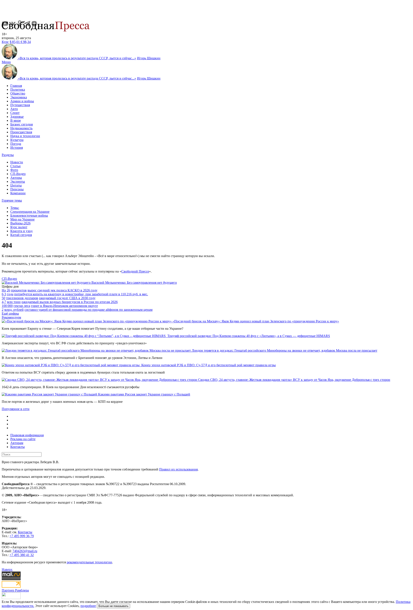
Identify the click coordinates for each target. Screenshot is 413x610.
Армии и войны (22, 101)
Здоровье (17, 116)
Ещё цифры (10, 313)
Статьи (15, 166)
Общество (17, 93)
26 (8, 290)
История (16, 147)
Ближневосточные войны (29, 215)
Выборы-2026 (20, 223)
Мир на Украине (22, 219)
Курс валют (18, 227)
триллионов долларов (22, 298)
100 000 (7, 306)
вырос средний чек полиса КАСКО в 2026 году (62, 290)
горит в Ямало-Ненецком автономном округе (64, 306)
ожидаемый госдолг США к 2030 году (67, 298)
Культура (16, 140)
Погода (15, 144)
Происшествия (21, 132)
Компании (18, 193)
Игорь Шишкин (148, 58)
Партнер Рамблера (15, 590)
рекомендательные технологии (89, 562)
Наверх (7, 569)
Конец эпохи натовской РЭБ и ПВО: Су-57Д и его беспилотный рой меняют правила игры (208, 365)
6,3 (4, 294)
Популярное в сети (15, 409)
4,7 (4, 302)
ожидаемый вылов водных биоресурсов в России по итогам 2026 (70, 302)
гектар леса (22, 306)
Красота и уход (21, 231)
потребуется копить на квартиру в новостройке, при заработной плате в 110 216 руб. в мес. (81, 294)
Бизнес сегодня (21, 124)
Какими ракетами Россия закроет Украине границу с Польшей (144, 394)
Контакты (17, 447)
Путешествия (20, 105)
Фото (14, 170)
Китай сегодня (21, 235)
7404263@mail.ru (24, 551)
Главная (16, 85)
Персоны (17, 189)
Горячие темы (12, 200)
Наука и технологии (25, 136)
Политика (17, 89)
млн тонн (14, 302)
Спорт (15, 113)
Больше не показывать (113, 606)
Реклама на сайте (22, 439)
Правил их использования (178, 469)
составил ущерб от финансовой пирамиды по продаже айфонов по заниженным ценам (89, 309)
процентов (19, 290)
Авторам (16, 443)
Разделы (8, 155)
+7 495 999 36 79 (21, 536)
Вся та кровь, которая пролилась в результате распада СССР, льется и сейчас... (77, 58)
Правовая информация (27, 435)
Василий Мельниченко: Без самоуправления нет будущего (134, 282)
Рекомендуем (11, 317)
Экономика (18, 97)
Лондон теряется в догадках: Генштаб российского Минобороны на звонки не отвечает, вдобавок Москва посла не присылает (284, 350)
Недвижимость (21, 128)
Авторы (16, 177)
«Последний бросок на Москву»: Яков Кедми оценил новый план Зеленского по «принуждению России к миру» (256, 321)
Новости (16, 162)
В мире (15, 120)
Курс (5, 42)
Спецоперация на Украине (29, 211)
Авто (14, 109)
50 (3, 298)
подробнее (88, 606)
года (10, 294)
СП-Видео (18, 174)
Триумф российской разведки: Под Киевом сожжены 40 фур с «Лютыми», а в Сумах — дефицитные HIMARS (248, 336)
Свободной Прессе (135, 271)
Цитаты (16, 185)
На (4, 290)
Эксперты (17, 181)
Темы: (14, 208)
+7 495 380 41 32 (21, 555)
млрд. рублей (14, 309)
